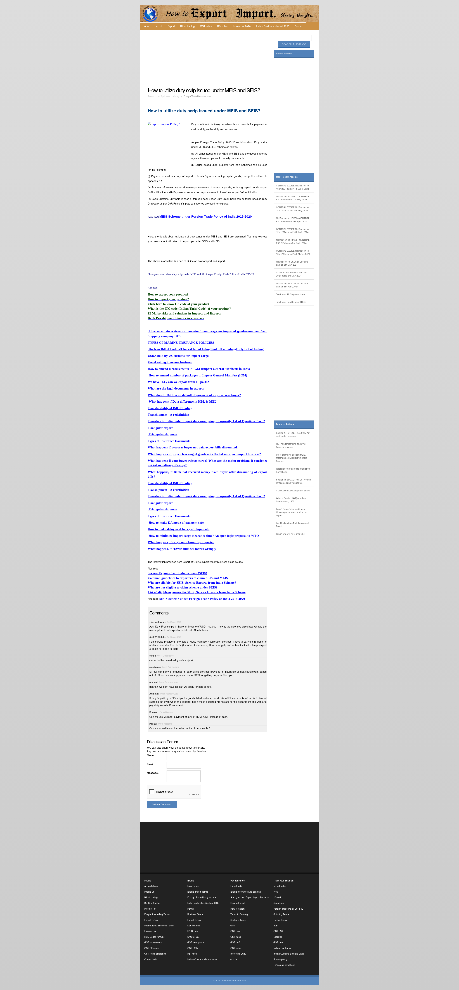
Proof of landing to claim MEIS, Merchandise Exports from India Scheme (291, 458)
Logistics (277, 936)
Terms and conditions (284, 965)
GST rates (206, 26)
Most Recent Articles (287, 176)
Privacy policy (280, 959)
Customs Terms (238, 920)
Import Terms (151, 920)
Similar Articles (284, 53)
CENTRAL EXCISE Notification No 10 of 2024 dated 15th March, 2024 (293, 252)
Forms (190, 908)
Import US (149, 891)
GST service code (153, 942)
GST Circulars (151, 948)
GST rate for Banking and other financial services (291, 445)
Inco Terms (192, 886)
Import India (279, 886)
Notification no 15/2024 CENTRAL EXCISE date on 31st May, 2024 (292, 198)
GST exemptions (195, 942)
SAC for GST (194, 936)
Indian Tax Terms (282, 948)
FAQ (275, 891)
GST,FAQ (278, 931)
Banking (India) (152, 903)
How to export (237, 908)
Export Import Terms (197, 891)
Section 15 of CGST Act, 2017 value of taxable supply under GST (293, 481)
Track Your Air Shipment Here (290, 294)
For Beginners (237, 880)
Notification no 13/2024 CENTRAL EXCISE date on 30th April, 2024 (292, 220)
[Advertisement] (208, 58)
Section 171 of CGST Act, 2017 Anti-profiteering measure (293, 434)
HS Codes (192, 931)
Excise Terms (280, 920)
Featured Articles (285, 424)
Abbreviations (151, 886)
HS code (277, 897)
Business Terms (195, 914)
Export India (236, 886)
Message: (153, 773)
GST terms (235, 948)
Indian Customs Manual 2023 (272, 26)
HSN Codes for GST (154, 936)
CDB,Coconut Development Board (293, 490)
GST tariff (235, 942)
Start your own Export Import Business (249, 897)
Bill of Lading (187, 26)
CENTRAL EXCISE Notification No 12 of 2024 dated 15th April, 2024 (292, 230)
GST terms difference (155, 953)
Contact (299, 26)
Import (158, 26)
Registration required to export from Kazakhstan (293, 470)
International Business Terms (159, 925)
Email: (150, 764)
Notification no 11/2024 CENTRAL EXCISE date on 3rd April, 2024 (292, 241)
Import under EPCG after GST (290, 533)
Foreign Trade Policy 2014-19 (288, 908)
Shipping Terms (281, 914)
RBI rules (222, 26)
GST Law (235, 931)
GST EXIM (192, 948)
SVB (275, 925)
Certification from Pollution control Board (292, 525)
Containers (278, 903)
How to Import (237, 903)
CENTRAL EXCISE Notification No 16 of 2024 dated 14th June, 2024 (292, 187)
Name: (151, 755)
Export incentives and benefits (245, 891)
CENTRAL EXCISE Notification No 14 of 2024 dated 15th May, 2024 (292, 209)
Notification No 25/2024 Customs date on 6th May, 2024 (292, 263)
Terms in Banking (239, 914)
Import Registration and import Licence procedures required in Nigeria (291, 512)
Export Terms (194, 920)
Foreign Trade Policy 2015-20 (197, 96)
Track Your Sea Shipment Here (291, 301)
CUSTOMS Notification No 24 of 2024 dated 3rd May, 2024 (291, 274)
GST (232, 925)
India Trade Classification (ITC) (203, 903)
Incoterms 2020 (242, 26)
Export (171, 26)
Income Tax (150, 908)
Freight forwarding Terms (157, 914)
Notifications (193, 925)
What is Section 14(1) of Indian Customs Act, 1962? (291, 499)
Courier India (150, 959)
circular (234, 959)
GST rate (278, 942)
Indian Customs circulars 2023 (288, 953)
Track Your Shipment (283, 880)
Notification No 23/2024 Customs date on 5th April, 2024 (292, 285)
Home (146, 26)
